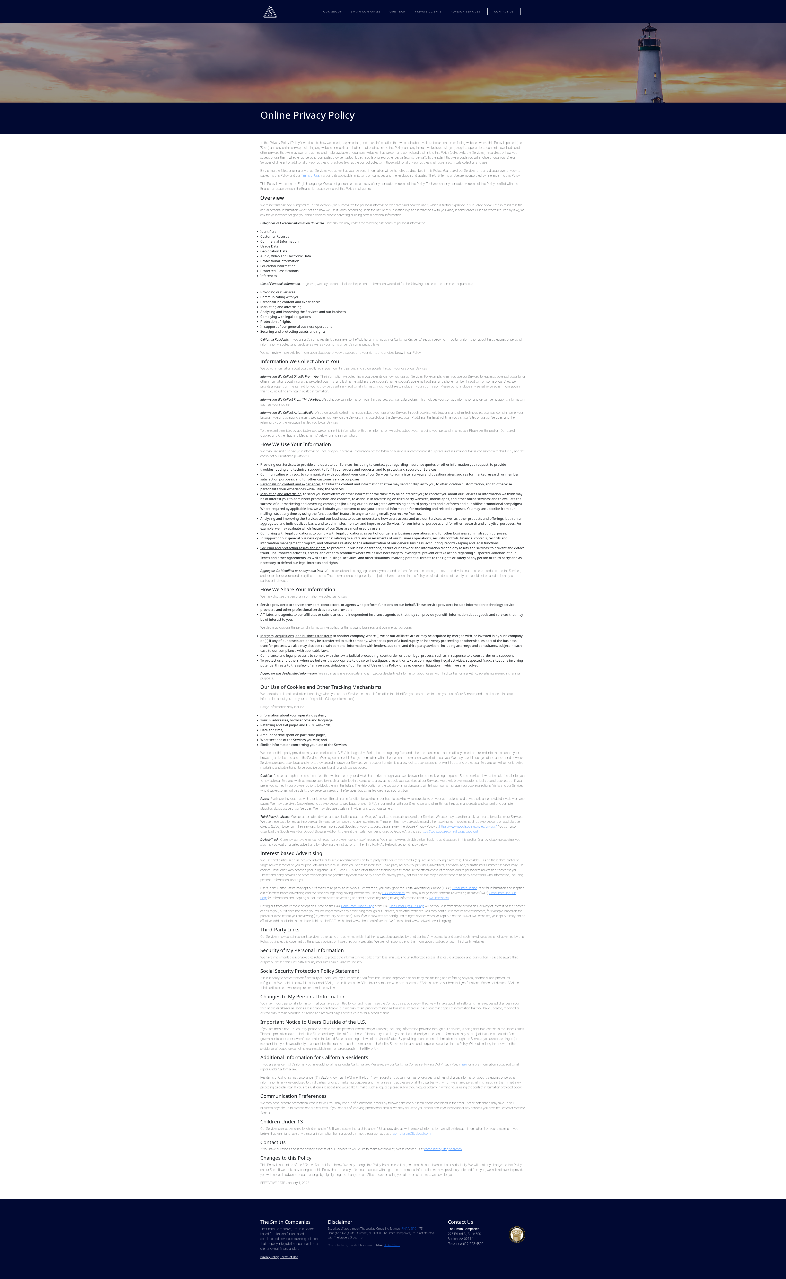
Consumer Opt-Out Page (407, 906)
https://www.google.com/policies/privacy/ (468, 826)
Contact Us (504, 11)
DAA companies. (393, 893)
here (464, 1064)
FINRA (405, 1228)
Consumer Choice (464, 888)
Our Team (398, 11)
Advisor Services (465, 11)
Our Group (332, 11)
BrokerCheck (392, 1245)
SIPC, (414, 1228)
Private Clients (428, 11)
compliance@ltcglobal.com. (412, 1134)
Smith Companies (366, 11)
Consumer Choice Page (357, 906)
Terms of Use (310, 175)
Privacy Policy (269, 1257)
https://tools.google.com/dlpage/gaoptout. (450, 831)
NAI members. (439, 898)
